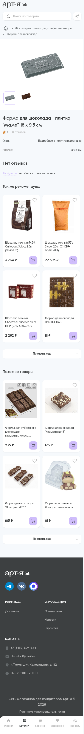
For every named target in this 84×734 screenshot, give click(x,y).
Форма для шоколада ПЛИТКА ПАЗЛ (59, 320)
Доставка (12, 611)
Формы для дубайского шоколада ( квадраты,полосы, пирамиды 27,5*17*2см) (20, 432)
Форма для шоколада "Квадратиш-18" (59, 430)
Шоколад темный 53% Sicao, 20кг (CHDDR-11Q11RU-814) (59, 246)
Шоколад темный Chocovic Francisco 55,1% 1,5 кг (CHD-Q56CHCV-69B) (20, 322)
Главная (8, 726)
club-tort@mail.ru (23, 656)
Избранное (57, 726)
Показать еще (42, 353)
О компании (53, 611)
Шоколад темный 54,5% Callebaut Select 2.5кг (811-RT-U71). (20, 246)
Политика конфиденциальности (42, 711)
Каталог (24, 726)
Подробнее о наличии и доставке (59, 141)
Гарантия (51, 628)
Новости (50, 619)
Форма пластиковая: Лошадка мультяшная (59, 505)
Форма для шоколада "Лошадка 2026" (19, 505)
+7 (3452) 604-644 (23, 647)
